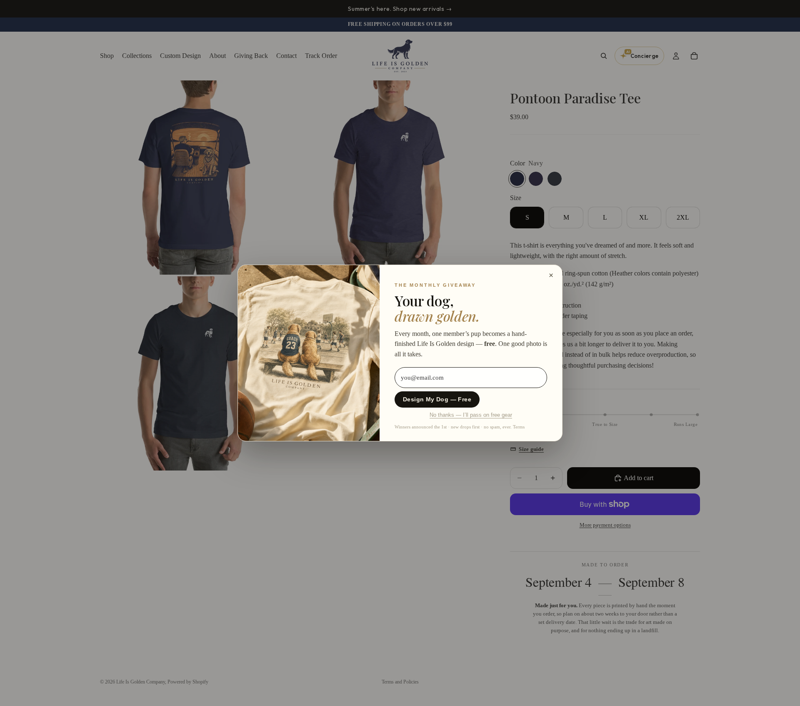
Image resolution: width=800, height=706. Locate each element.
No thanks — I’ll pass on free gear (471, 415)
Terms (519, 426)
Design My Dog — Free (437, 399)
